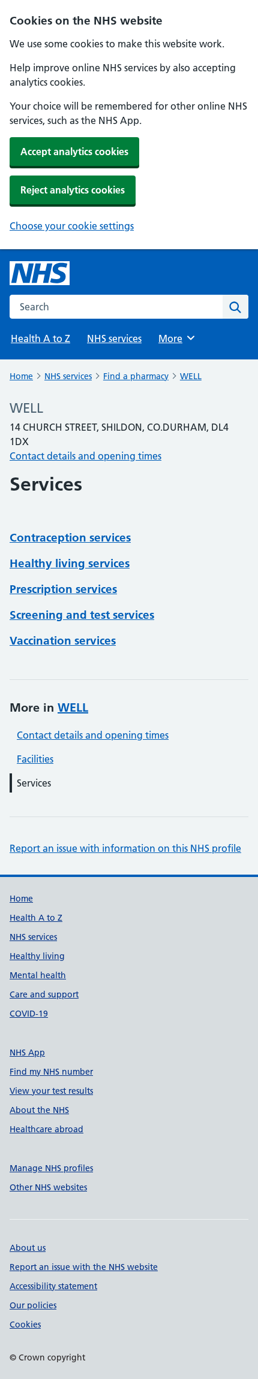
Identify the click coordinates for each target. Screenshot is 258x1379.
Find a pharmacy (136, 376)
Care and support (44, 994)
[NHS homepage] (40, 273)
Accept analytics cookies (74, 152)
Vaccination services (63, 641)
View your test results (51, 1090)
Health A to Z (40, 338)
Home (21, 376)
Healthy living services (70, 563)
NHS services (114, 338)
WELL (191, 376)
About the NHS (39, 1110)
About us (28, 1247)
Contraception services (70, 538)
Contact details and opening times (85, 456)
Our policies (33, 1305)
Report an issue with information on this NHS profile (125, 848)
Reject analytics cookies (72, 190)
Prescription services (63, 589)
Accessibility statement (53, 1286)
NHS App (27, 1052)
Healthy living (37, 956)
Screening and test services (82, 615)
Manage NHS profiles (51, 1168)
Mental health (38, 975)
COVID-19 (29, 1013)
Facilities (35, 759)
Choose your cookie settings (72, 226)
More (175, 338)
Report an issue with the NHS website (84, 1267)
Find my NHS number (51, 1071)
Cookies (25, 1324)
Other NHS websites (48, 1187)
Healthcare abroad (46, 1129)
